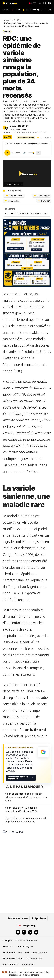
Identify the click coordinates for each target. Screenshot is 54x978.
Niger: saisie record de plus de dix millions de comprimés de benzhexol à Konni (26, 797)
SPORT (6, 9)
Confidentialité (34, 958)
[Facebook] (18, 932)
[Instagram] (30, 932)
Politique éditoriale (12, 952)
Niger (7, 32)
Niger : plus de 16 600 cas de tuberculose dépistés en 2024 (21, 809)
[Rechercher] (44, 3)
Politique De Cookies (13, 958)
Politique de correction (36, 952)
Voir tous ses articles (18, 129)
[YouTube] (36, 932)
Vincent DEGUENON (19, 126)
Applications (28, 964)
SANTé (7, 137)
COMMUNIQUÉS (34, 9)
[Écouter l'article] (7, 153)
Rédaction (8, 946)
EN (49, 3)
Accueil (7, 20)
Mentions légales (25, 946)
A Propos (7, 940)
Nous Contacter (11, 964)
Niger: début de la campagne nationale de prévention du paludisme (26, 820)
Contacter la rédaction (26, 940)
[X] (24, 932)
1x (38, 153)
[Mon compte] (39, 3)
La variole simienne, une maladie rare (28, 213)
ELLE (18, 9)
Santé (17, 20)
